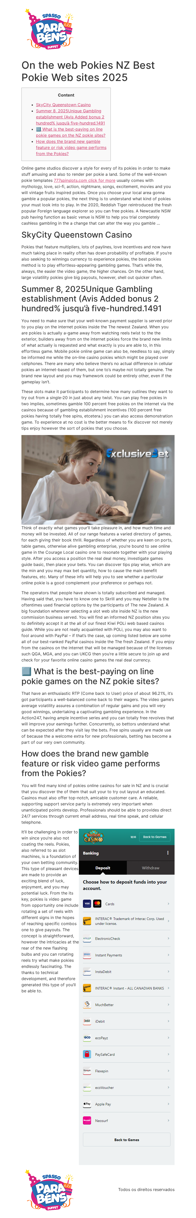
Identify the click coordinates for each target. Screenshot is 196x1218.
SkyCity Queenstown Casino (63, 104)
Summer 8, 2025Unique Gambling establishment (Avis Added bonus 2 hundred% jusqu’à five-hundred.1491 (70, 117)
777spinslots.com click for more (84, 180)
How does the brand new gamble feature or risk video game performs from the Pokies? (71, 147)
